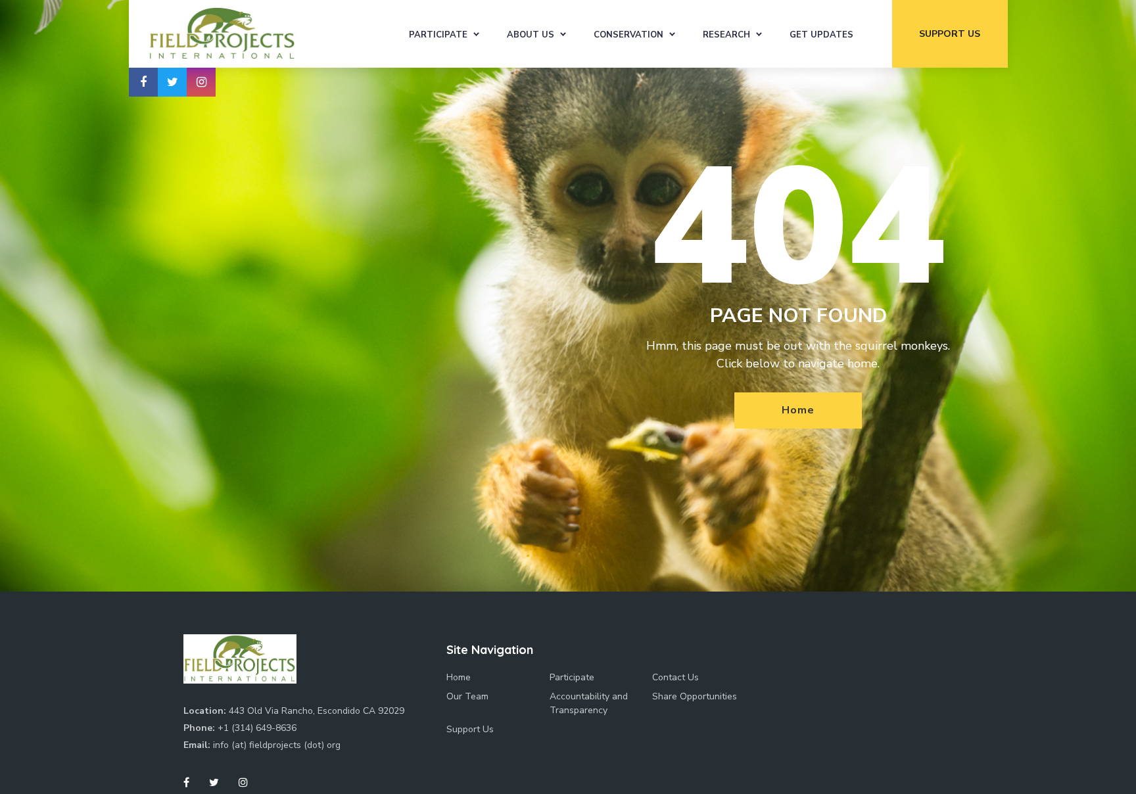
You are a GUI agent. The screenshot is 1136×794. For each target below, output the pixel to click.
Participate (438, 35)
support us (949, 34)
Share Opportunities (694, 696)
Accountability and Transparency (589, 703)
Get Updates (821, 35)
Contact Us (675, 677)
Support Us (470, 729)
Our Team (467, 696)
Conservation (628, 35)
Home (798, 410)
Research (726, 35)
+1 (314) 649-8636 (257, 728)
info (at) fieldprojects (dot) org (277, 745)
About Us (530, 35)
